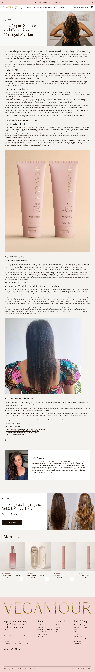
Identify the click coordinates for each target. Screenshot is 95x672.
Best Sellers (38, 7)
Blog (57, 629)
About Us (61, 621)
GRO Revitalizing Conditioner (35, 140)
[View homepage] (12, 7)
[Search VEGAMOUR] (70, 7)
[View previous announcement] (2, 2)
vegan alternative (70, 92)
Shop (40, 621)
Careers (58, 632)
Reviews (58, 627)
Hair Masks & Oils (42, 632)
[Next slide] (26, 588)
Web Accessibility (79, 641)
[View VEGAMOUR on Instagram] (4, 649)
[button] (91, 7)
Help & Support (82, 621)
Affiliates (76, 632)
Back (6, 440)
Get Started (56, 2)
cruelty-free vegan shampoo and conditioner (48, 272)
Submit (25, 636)
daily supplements (27, 266)
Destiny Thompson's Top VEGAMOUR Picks (23, 120)
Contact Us (77, 643)
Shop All (29, 7)
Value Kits (40, 636)
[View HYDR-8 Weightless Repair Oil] (12, 556)
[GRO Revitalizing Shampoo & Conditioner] (47, 201)
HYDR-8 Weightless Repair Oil (11, 575)
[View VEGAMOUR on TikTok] (12, 649)
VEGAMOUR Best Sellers (17, 257)
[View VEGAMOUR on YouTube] (16, 649)
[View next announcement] (92, 2)
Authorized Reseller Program (82, 639)
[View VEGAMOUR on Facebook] (8, 649)
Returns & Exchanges (80, 625)
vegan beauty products (16, 127)
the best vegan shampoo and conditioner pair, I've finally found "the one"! (39, 420)
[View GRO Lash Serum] (63, 556)
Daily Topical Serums (43, 627)
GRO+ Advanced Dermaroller (36, 575)
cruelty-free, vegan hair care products (17, 56)
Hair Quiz (62, 7)
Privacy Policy (78, 636)
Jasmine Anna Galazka (65, 112)
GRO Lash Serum (58, 575)
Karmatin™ (20, 106)
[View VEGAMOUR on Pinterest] (19, 649)
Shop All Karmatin (14, 282)
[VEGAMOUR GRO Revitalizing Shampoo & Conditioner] (47, 356)
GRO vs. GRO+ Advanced (81, 627)
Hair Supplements (42, 634)
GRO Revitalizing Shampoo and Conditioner (59, 61)
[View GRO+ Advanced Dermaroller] (38, 556)
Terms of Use (77, 634)
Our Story (58, 625)
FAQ (75, 629)
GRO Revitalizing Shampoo (13, 140)
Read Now (14, 523)
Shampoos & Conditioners (44, 629)
